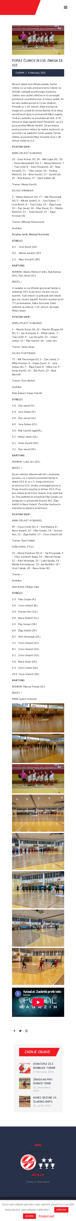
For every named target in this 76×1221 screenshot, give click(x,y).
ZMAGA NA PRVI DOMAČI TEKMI (42, 1081)
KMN (22, 72)
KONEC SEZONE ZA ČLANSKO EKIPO (44, 1099)
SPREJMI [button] (61, 1209)
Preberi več (46, 1215)
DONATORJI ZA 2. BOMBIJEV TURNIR (44, 1066)
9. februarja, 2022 (37, 72)
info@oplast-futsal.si (38, 1151)
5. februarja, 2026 (43, 1071)
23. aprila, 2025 (42, 1105)
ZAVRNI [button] (29, 1216)
